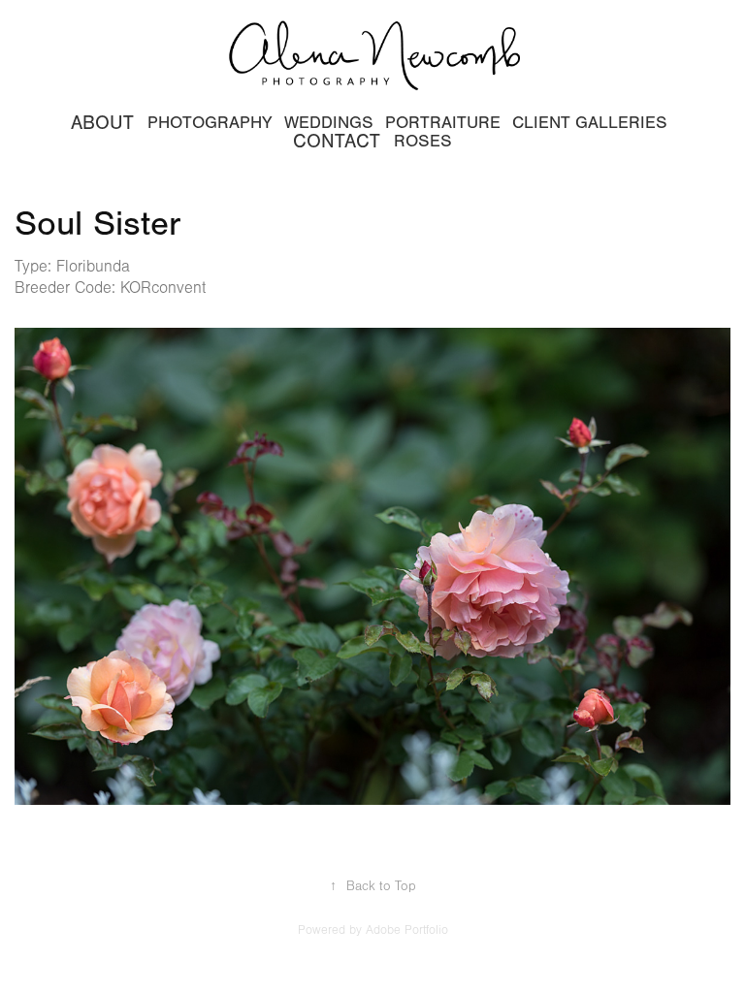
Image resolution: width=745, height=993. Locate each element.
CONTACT (336, 141)
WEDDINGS (328, 122)
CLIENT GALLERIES (589, 122)
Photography (210, 122)
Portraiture (443, 122)
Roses (423, 141)
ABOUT (102, 123)
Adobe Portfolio (407, 930)
